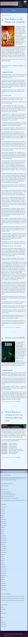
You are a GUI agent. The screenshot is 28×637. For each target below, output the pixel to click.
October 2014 (3, 573)
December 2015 (3, 548)
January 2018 (3, 521)
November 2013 (3, 585)
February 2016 (3, 546)
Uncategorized (18, 327)
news (2, 611)
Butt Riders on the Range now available (15, 21)
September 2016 (3, 542)
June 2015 (2, 558)
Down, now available (15, 338)
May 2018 (2, 515)
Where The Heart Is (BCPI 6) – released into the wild (9, 498)
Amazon (19, 363)
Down (23, 600)
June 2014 (2, 577)
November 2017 (3, 523)
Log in (2, 620)
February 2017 (3, 535)
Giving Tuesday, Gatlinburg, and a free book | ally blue (10, 598)
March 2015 (3, 564)
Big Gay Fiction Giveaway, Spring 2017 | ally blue (9, 596)
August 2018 (3, 513)
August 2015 (3, 554)
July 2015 (2, 556)
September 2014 (3, 575)
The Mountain (22, 598)
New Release (3, 609)
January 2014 (3, 583)
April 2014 (2, 579)
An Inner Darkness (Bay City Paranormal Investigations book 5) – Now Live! (13, 500)
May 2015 (2, 560)
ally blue (9, 4)
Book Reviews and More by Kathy (15, 449)
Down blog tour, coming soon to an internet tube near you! (14, 416)
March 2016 (3, 544)
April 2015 (2, 562)
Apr (2, 19)
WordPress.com (7, 635)
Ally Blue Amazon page (4, 485)
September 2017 (3, 525)
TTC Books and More (13, 453)
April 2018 (2, 517)
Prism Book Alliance (13, 446)
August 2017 (3, 527)
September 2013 (3, 589)
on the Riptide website (13, 440)
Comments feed (3, 624)
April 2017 (2, 533)
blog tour (19, 352)
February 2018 (3, 519)
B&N (24, 363)
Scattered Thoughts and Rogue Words (16, 450)
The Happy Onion (21, 596)
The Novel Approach (13, 443)
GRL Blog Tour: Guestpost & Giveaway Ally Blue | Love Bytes (11, 600)
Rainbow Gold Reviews (13, 444)
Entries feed (3, 622)
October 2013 (3, 587)
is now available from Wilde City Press (20, 28)
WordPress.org (3, 626)
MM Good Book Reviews (13, 452)
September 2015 (3, 552)
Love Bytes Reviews (13, 447)
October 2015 (3, 550)
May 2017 (2, 531)
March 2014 (3, 581)
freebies (2, 607)
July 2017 (2, 529)
